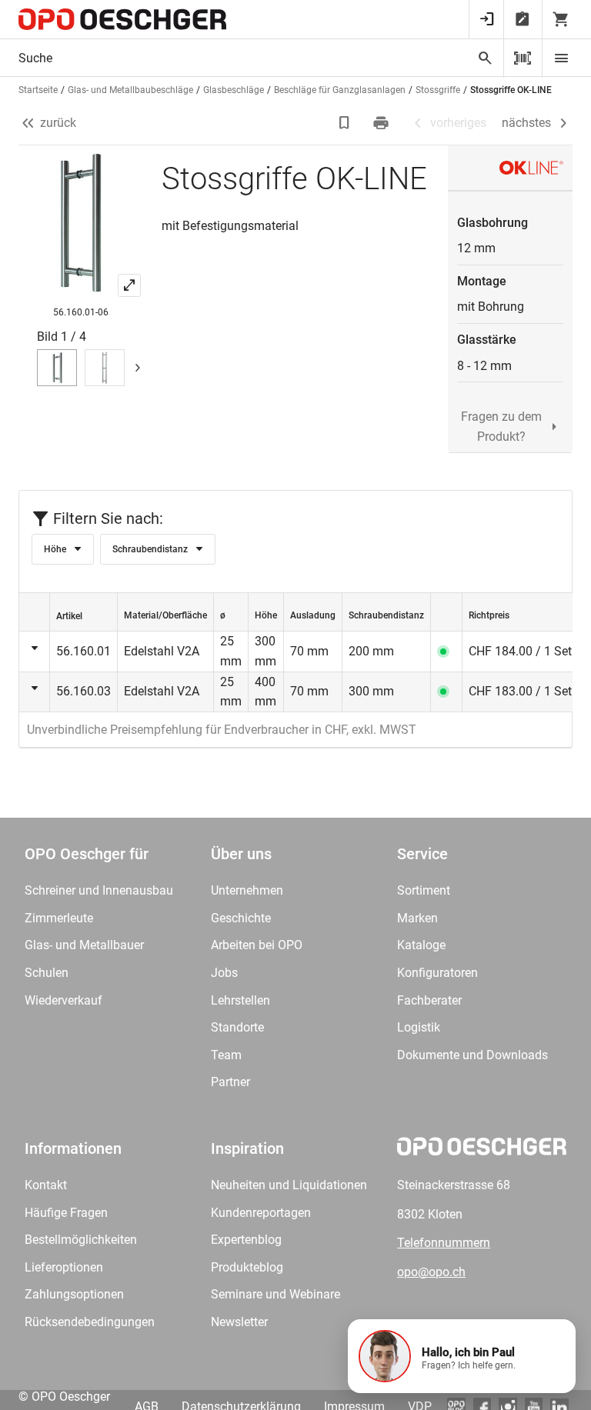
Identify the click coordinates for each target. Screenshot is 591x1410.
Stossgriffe (438, 90)
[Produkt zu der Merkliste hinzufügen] (345, 123)
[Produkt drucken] (382, 123)
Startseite (38, 90)
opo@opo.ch (431, 1272)
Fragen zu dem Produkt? (501, 426)
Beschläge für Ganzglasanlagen (340, 90)
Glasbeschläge (233, 90)
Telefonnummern (443, 1242)
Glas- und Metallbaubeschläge (130, 90)
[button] (462, 1356)
